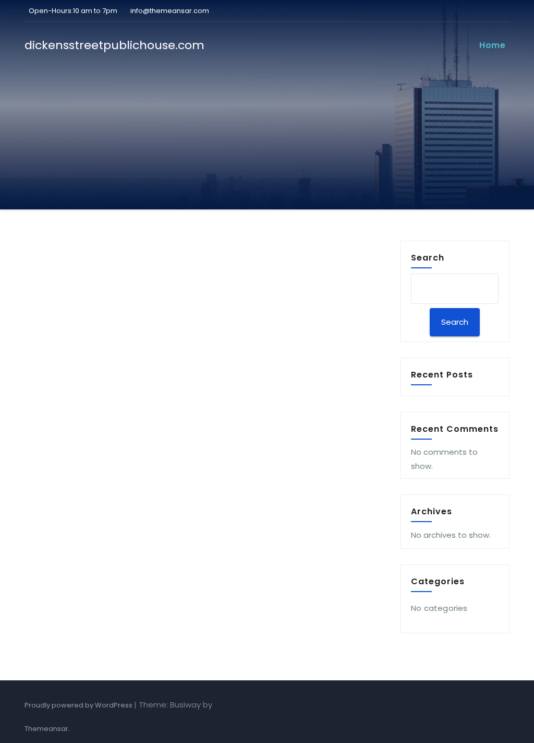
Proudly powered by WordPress (79, 705)
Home (492, 45)
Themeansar (46, 729)
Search (427, 257)
